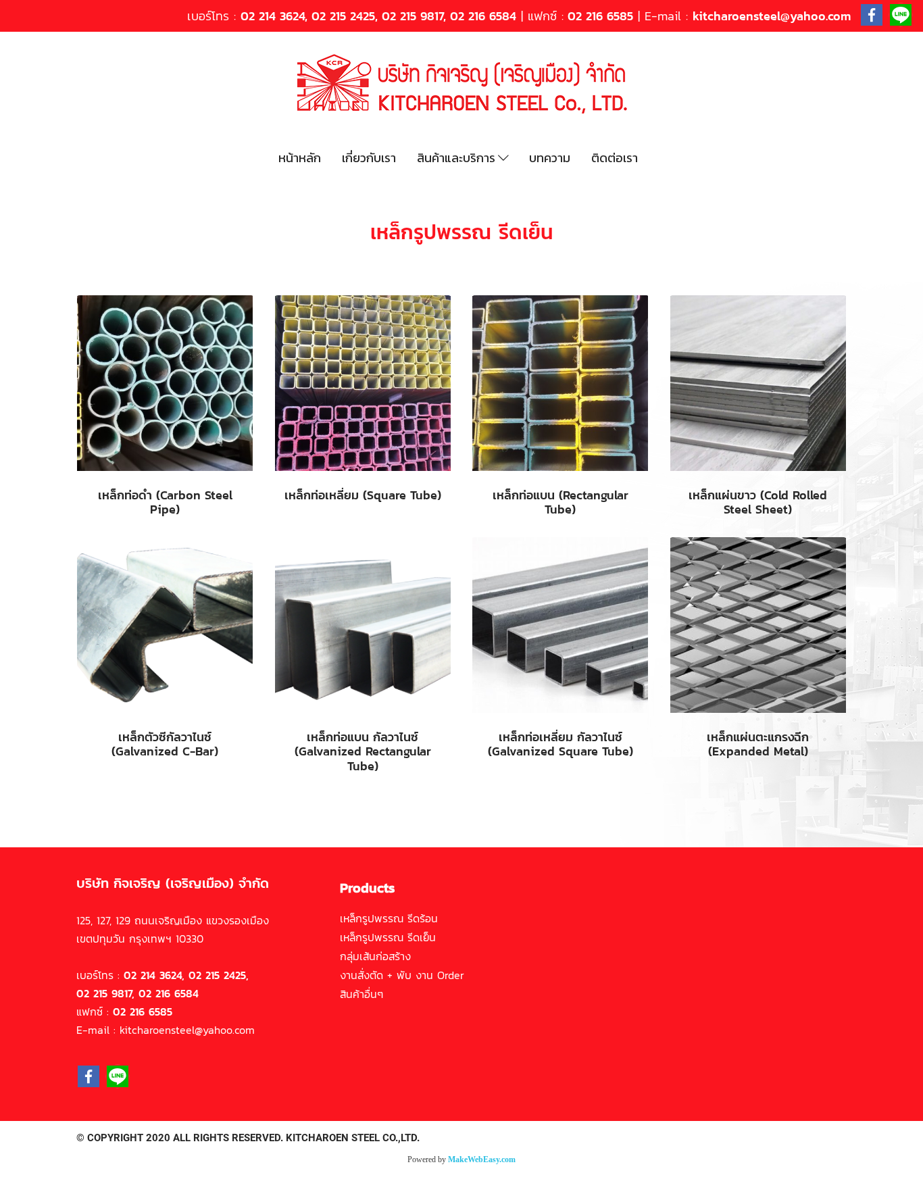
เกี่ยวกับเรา (369, 158)
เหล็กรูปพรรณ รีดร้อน (389, 918)
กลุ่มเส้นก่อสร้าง (375, 956)
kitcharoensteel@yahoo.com (772, 16)
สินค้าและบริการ (457, 158)
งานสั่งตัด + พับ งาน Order (402, 975)
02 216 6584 (483, 16)
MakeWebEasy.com (482, 1159)
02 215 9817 (412, 16)
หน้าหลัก (299, 158)
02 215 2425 (343, 16)
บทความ (549, 158)
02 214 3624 (273, 16)
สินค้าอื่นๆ (361, 994)
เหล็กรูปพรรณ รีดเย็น (388, 937)
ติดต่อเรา (614, 158)
